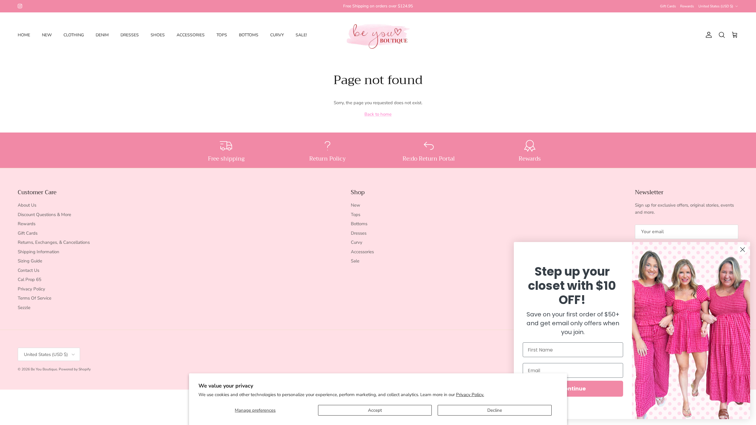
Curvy (356, 242)
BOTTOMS (248, 35)
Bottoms (359, 224)
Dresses (358, 233)
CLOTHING (73, 35)
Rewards (687, 6)
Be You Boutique (44, 369)
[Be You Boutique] (378, 35)
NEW (47, 35)
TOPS (221, 35)
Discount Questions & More (44, 215)
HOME (24, 35)
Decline (494, 410)
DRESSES (129, 35)
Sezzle (24, 307)
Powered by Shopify (75, 369)
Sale (355, 261)
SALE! (301, 35)
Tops (355, 215)
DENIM (102, 35)
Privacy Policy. (470, 395)
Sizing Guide (30, 261)
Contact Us (28, 270)
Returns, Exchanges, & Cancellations (54, 242)
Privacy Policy (31, 289)
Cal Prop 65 (29, 279)
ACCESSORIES (191, 35)
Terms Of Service (34, 298)
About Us (27, 205)
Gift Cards (668, 6)
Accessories (362, 252)
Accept (375, 410)
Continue (573, 388)
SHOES (158, 35)
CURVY (277, 35)
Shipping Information (38, 252)
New (355, 205)
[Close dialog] (742, 249)
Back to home (378, 114)
